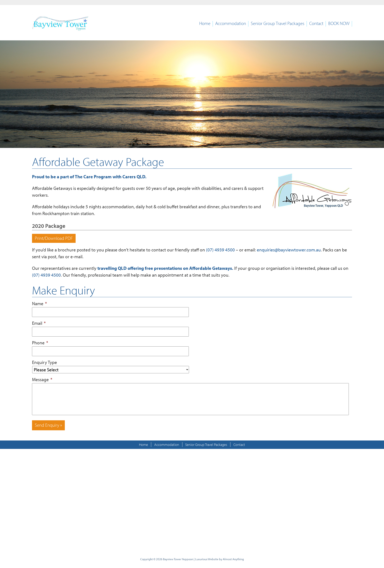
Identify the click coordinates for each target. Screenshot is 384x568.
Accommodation (230, 23)
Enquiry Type (44, 362)
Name (39, 303)
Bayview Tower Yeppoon (178, 559)
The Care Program (93, 176)
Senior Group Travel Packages (277, 23)
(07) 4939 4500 (220, 250)
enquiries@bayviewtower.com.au (289, 250)
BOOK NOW (339, 23)
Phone (40, 343)
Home (204, 23)
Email (39, 323)
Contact (316, 23)
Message (42, 379)
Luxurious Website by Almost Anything (219, 559)
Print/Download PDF (54, 238)
